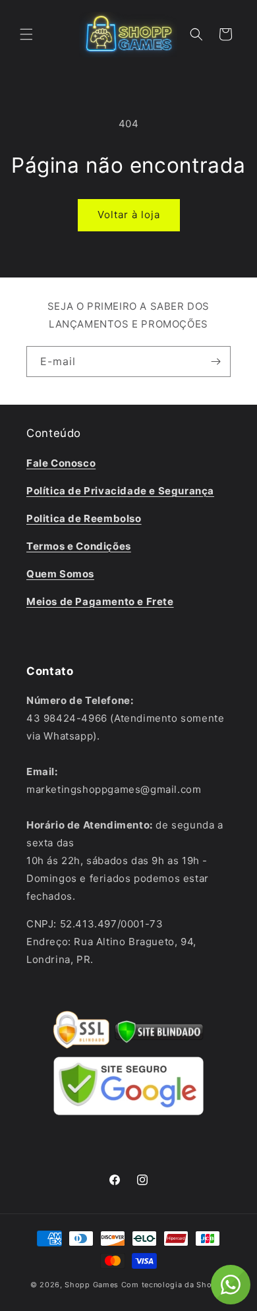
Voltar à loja (129, 214)
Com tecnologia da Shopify (174, 1284)
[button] (26, 34)
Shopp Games (92, 1284)
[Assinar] (215, 361)
